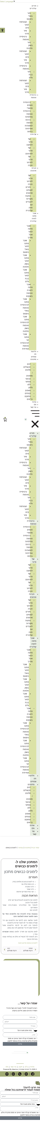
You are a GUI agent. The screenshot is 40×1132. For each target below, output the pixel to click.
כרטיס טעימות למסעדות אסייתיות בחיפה (29, 126)
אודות (34, 402)
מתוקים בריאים (29, 397)
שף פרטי (33, 134)
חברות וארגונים (32, 595)
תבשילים (27, 367)
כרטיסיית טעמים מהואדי (28, 105)
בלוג (26, 1067)
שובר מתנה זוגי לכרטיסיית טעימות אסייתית (24, 341)
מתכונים (33, 359)
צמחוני (28, 382)
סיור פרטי (26, 32)
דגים (29, 364)
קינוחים (28, 393)
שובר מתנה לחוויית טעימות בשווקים (29, 290)
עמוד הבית (35, 848)
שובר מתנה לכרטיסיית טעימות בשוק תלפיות (24, 323)
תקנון (20, 1067)
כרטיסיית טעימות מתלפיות (28, 114)
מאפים (28, 390)
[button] (2, 30)
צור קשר (33, 407)
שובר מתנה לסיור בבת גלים (26, 275)
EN (35, 405)
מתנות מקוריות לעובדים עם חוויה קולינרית (29, 203)
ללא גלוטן (30, 386)
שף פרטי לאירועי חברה (30, 160)
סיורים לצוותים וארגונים (29, 190)
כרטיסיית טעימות (24, 38)
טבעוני (28, 379)
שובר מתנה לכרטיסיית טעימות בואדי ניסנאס (24, 306)
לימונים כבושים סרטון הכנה (27, 943)
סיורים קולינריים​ (32, 434)
